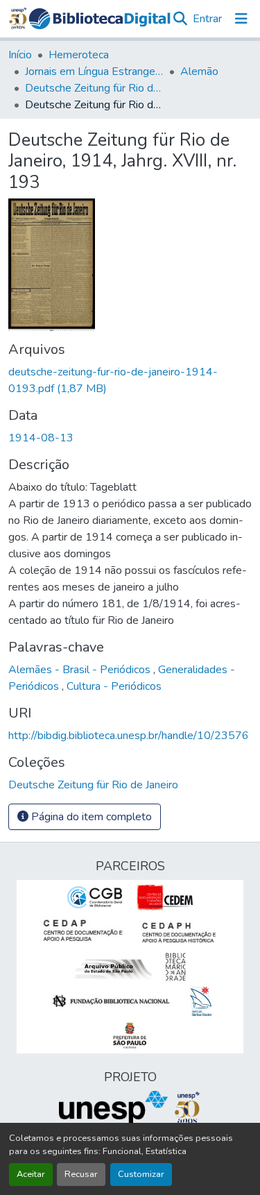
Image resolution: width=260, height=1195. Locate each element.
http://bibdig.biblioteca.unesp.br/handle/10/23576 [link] (128, 735)
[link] (130, 380)
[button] (99, 19)
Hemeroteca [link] (79, 54)
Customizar (141, 1174)
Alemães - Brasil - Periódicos (80, 669)
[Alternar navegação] (241, 19)
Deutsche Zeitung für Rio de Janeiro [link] (94, 88)
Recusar (81, 1174)
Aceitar (31, 1174)
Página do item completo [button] (90, 816)
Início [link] (20, 54)
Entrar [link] (207, 18)
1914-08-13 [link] (40, 438)
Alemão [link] (199, 71)
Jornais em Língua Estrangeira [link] (94, 71)
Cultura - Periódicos (114, 686)
